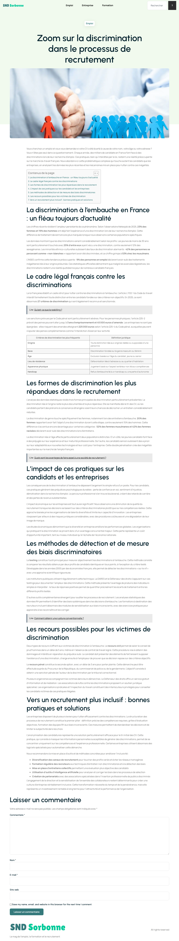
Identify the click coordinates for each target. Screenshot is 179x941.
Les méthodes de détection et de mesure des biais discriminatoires (62, 192)
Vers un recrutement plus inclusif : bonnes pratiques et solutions (61, 199)
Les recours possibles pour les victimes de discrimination (58, 196)
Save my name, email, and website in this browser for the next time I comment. (52, 904)
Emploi (69, 5)
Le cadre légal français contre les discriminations (53, 181)
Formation (107, 5)
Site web (14, 890)
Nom (13, 860)
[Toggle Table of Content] (95, 173)
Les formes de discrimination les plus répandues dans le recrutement (63, 184)
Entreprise (87, 5)
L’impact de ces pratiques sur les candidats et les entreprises (59, 188)
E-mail (14, 875)
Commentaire (17, 815)
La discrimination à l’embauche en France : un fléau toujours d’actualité (64, 177)
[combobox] (157, 5)
